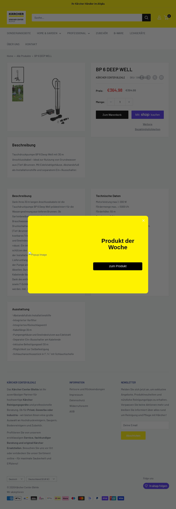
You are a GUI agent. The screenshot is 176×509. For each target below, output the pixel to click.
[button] (143, 220)
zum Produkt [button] (117, 266)
